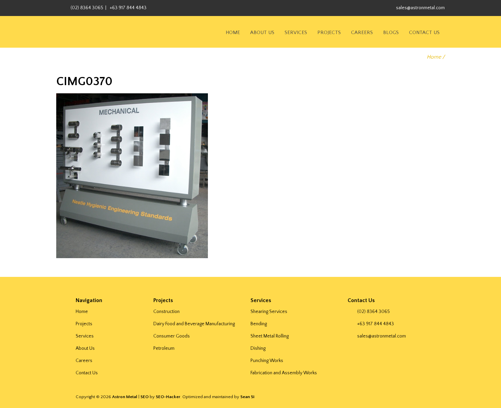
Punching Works (266, 360)
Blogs (391, 32)
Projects (329, 32)
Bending (258, 324)
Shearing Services (268, 311)
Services (296, 32)
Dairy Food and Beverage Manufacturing (194, 324)
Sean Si (247, 396)
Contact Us (424, 32)
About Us (262, 32)
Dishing (257, 348)
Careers (362, 32)
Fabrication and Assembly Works (283, 373)
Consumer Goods (171, 336)
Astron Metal (124, 396)
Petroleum (163, 348)
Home (233, 32)
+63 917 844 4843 (128, 8)
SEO (144, 396)
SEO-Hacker (168, 396)
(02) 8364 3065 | (88, 8)
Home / (436, 57)
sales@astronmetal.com (420, 8)
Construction (166, 311)
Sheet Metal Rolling (269, 336)
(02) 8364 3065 (373, 311)
